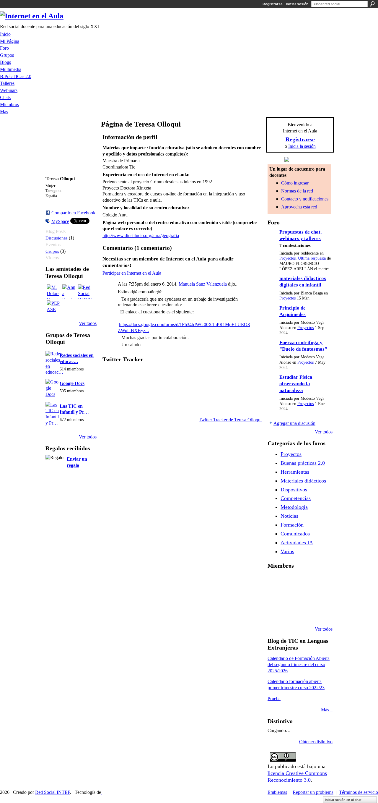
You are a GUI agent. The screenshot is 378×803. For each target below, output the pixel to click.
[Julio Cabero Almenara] (305, 613)
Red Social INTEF (52, 792)
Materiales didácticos (303, 481)
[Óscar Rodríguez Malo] (320, 581)
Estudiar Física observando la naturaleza (295, 383)
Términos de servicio (358, 792)
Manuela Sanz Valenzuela (203, 283)
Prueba (274, 698)
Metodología (294, 507)
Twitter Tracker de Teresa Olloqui (230, 419)
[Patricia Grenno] (320, 613)
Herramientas (295, 472)
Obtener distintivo (316, 741)
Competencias (296, 498)
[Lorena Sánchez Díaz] (290, 597)
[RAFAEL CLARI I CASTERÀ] (305, 581)
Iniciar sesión (297, 4)
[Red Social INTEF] (85, 291)
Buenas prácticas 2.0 (303, 463)
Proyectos (287, 258)
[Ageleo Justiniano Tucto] (290, 581)
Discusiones (56, 237)
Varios (287, 551)
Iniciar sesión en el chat (343, 800)
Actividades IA (297, 542)
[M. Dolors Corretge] (54, 291)
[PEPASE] (54, 307)
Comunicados (295, 534)
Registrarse (273, 4)
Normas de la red (297, 190)
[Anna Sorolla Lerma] (69, 291)
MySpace (60, 221)
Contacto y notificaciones (304, 198)
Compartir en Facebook (73, 212)
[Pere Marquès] (290, 613)
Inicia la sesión (302, 146)
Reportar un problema (313, 792)
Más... (327, 709)
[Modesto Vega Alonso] (275, 597)
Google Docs (72, 383)
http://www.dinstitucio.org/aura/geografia (140, 235)
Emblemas (277, 792)
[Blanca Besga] (320, 597)
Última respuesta (312, 258)
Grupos (52, 251)
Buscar (372, 4)
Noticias (289, 516)
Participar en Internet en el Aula (131, 273)
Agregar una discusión (294, 423)
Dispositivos (294, 490)
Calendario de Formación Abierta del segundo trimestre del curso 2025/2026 (299, 664)
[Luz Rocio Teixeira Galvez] (275, 613)
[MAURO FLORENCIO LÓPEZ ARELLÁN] (275, 581)
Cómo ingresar (295, 182)
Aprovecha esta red (299, 206)
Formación (292, 525)
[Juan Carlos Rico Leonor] (305, 597)
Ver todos (88, 323)
